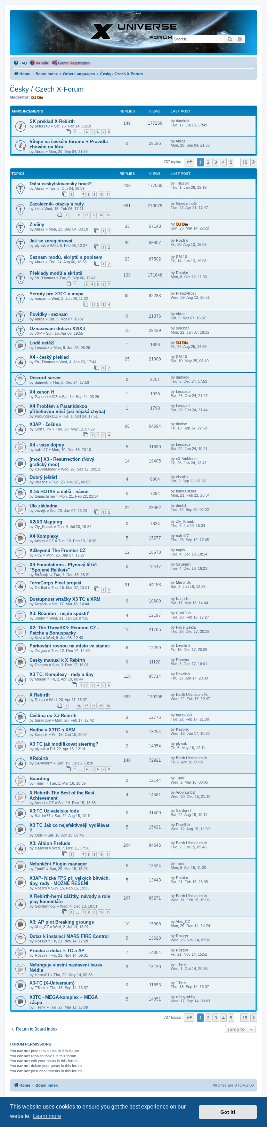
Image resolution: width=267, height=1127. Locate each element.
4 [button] (223, 162)
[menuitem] (20, 63)
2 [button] (208, 162)
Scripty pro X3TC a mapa (56, 293)
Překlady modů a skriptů (56, 273)
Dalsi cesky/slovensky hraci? (61, 183)
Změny (37, 224)
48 (93, 706)
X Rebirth (40, 695)
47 (86, 706)
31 (79, 215)
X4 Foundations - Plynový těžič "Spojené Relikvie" (63, 567)
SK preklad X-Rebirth (52, 121)
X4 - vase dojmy (47, 445)
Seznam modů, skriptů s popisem (66, 257)
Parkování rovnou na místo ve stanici (70, 645)
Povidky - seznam (49, 314)
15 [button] (244, 162)
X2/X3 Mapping (46, 521)
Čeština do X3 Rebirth (53, 715)
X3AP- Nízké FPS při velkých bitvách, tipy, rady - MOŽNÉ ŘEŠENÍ (70, 881)
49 (101, 706)
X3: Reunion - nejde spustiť (59, 613)
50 (108, 706)
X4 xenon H (42, 392)
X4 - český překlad (49, 357)
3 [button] (216, 162)
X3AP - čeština (45, 424)
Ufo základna (43, 505)
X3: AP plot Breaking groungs (62, 922)
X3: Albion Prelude (50, 843)
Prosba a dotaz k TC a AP (57, 950)
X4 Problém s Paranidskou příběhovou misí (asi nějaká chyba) (67, 409)
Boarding (39, 778)
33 (93, 215)
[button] (189, 162)
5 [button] (231, 162)
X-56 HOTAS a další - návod (59, 491)
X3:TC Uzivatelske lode (54, 811)
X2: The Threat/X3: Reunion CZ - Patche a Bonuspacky (64, 630)
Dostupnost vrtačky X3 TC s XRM (65, 599)
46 (79, 706)
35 (108, 215)
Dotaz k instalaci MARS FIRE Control (69, 936)
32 (86, 215)
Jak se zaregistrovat (51, 240)
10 (101, 194)
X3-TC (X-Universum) (52, 983)
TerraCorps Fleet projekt (55, 582)
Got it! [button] (227, 1112)
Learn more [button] (47, 1116)
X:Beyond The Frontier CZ (58, 550)
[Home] (133, 32)
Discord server (45, 377)
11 (108, 194)
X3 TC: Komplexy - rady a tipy (62, 674)
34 (101, 215)
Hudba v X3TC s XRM (52, 729)
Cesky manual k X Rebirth (57, 660)
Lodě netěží (42, 342)
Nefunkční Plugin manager (58, 863)
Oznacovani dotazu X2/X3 (57, 328)
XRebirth (39, 758)
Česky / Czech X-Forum (47, 89)
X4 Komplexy (44, 536)
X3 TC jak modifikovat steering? (64, 744)
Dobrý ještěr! (43, 477)
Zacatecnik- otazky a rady (57, 204)
